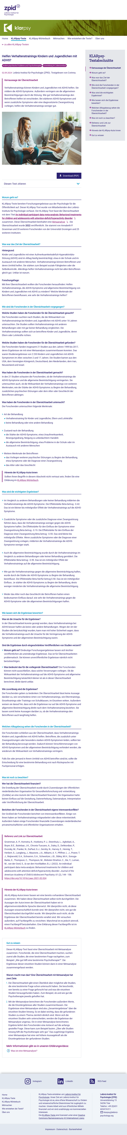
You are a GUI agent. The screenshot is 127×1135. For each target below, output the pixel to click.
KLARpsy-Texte (18, 38)
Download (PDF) (71, 175)
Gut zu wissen (98, 135)
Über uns (99, 38)
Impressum (50, 1129)
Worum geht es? (99, 73)
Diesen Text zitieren (15, 183)
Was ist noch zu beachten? (103, 118)
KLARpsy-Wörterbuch (39, 38)
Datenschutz (62, 1129)
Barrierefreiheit (75, 1129)
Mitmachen (58, 38)
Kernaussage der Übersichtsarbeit (106, 68)
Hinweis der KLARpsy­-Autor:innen (106, 130)
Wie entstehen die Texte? (79, 38)
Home (5, 38)
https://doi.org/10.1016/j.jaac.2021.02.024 (25, 878)
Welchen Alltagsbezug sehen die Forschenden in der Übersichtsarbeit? (106, 111)
